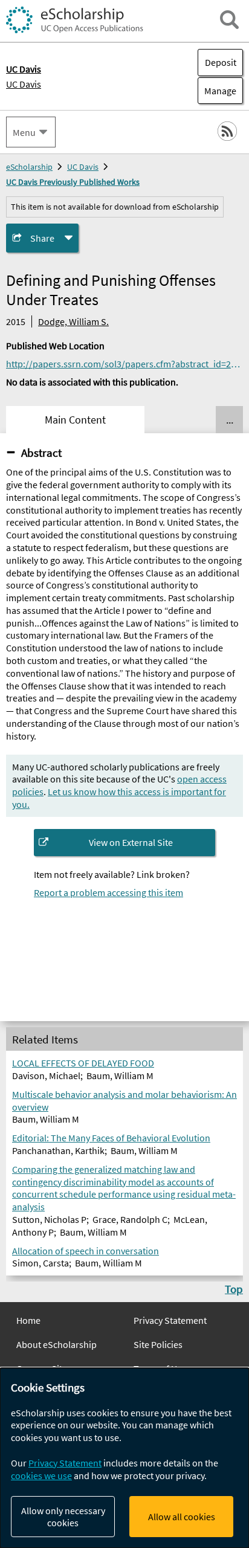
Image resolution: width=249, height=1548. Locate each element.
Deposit (220, 62)
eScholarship (29, 166)
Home (28, 1320)
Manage (217, 91)
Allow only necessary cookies (63, 1516)
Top (234, 1289)
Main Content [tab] (75, 420)
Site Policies (158, 1344)
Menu (24, 132)
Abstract (41, 452)
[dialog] (124, 1458)
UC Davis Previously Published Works (73, 181)
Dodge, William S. (73, 321)
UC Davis (23, 84)
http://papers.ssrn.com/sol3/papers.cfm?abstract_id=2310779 (124, 364)
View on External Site (131, 842)
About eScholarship (56, 1344)
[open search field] (229, 19)
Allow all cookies (181, 1517)
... (229, 420)
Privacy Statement (170, 1320)
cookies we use (41, 1475)
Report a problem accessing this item (108, 892)
